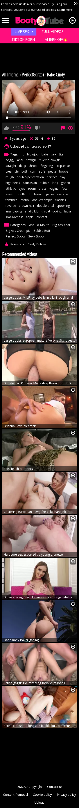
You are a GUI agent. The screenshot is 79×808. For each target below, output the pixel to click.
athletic (10, 188)
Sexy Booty (36, 236)
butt (24, 171)
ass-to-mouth (15, 194)
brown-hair (26, 205)
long (55, 183)
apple (30, 217)
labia (67, 211)
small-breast (14, 217)
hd (22, 154)
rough (9, 177)
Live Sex (22, 31)
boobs (63, 171)
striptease (63, 166)
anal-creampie (42, 200)
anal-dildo (32, 211)
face (64, 188)
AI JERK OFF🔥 (56, 39)
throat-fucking (51, 211)
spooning (63, 205)
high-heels (12, 183)
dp (29, 194)
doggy (9, 160)
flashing (60, 200)
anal (20, 160)
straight (10, 166)
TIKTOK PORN (23, 39)
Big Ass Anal (61, 225)
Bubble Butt (41, 230)
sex (53, 154)
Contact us (55, 787)
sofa (42, 171)
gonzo (65, 183)
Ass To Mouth (39, 225)
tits (61, 154)
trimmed (11, 200)
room (32, 188)
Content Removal (15, 794)
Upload (39, 802)
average (62, 194)
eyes (22, 188)
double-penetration (30, 177)
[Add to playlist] (73, 261)
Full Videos (52, 31)
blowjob (33, 154)
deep (22, 166)
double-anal (45, 205)
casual (24, 200)
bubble (44, 183)
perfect (52, 177)
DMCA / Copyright (29, 787)
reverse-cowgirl (50, 160)
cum (33, 171)
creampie (12, 171)
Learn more (65, 10)
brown (38, 194)
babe (44, 154)
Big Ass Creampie (18, 230)
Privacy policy (66, 794)
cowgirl (31, 160)
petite (52, 171)
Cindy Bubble (37, 244)
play (62, 177)
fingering (47, 166)
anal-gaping (13, 211)
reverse (10, 205)
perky (50, 194)
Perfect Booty (15, 236)
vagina (54, 188)
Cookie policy (42, 794)
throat (33, 166)
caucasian (30, 183)
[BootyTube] (39, 21)
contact (41, 217)
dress (43, 188)
